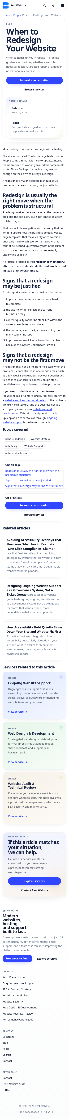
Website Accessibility (15, 995)
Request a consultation (34, 80)
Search (7, 1054)
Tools (6, 1049)
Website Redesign (15, 438)
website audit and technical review (25, 400)
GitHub (7, 1090)
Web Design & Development (31, 733)
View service (17, 711)
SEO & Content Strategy (17, 989)
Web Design (11, 446)
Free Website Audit (18, 958)
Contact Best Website (34, 890)
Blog (16, 15)
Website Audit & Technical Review (22, 785)
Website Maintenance (17, 453)
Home (6, 15)
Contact (7, 1061)
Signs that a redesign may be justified (28, 480)
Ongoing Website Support (29, 683)
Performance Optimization (19, 1019)
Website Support (33, 446)
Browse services (34, 89)
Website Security (13, 1001)
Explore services (34, 881)
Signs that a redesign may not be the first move (34, 486)
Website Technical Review (18, 1013)
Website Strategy (40, 438)
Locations (8, 1036)
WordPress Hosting (14, 977)
